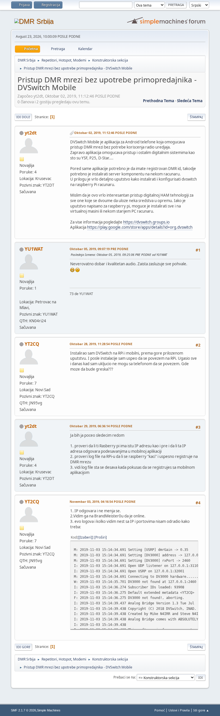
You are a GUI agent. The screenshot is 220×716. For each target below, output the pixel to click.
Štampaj (196, 117)
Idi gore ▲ (201, 710)
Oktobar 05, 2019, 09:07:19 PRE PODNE (99, 249)
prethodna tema (158, 100)
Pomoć (159, 710)
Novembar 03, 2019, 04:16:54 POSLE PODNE (102, 501)
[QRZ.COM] (21, 294)
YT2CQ (32, 344)
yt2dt (31, 133)
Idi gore (23, 647)
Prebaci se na (124, 677)
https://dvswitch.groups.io (146, 222)
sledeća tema (190, 100)
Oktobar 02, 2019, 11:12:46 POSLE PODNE (105, 132)
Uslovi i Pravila (179, 710)
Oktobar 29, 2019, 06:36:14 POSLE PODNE (101, 426)
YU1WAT (34, 249)
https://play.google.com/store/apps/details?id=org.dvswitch (139, 227)
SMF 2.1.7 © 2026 (23, 710)
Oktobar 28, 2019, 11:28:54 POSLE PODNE (101, 344)
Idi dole (23, 117)
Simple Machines (48, 710)
